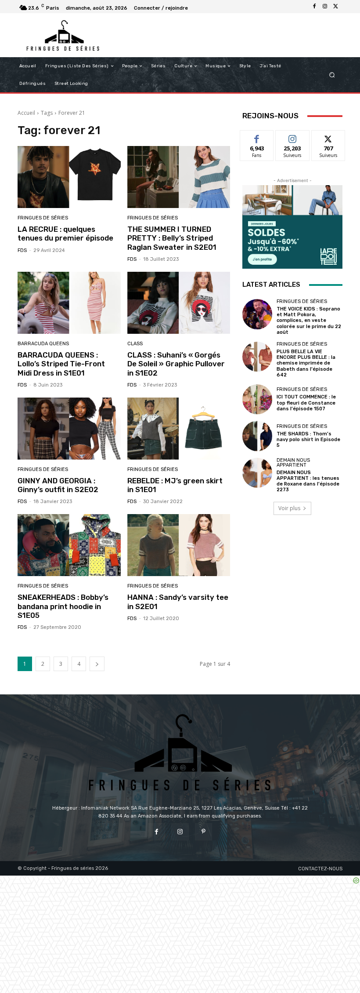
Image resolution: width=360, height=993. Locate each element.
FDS (22, 250)
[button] (332, 75)
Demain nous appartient (293, 462)
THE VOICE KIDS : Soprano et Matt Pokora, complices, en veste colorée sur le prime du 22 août (309, 320)
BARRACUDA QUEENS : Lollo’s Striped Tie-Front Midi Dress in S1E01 (61, 363)
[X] (335, 6)
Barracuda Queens (43, 343)
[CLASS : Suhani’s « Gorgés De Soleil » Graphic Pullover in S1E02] (178, 303)
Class (135, 343)
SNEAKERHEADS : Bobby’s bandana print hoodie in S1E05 (63, 606)
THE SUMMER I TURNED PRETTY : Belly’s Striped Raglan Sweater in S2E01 (171, 238)
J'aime (257, 137)
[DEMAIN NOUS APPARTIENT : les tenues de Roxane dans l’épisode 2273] (257, 473)
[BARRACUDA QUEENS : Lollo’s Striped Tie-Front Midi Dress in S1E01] (69, 303)
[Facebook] (314, 6)
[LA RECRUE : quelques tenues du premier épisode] (69, 177)
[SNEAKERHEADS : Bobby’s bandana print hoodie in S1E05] (69, 545)
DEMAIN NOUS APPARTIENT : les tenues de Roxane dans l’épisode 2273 (308, 481)
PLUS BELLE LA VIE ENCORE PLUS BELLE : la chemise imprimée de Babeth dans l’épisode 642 (306, 363)
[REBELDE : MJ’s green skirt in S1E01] (178, 429)
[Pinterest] (203, 831)
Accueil (26, 113)
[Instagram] (325, 6)
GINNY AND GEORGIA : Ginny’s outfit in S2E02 (58, 485)
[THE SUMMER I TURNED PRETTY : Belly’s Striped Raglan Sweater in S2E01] (178, 177)
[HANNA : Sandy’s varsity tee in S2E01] (178, 545)
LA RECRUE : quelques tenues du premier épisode (65, 233)
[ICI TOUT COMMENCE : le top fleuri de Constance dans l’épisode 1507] (257, 399)
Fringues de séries (43, 217)
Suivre (293, 137)
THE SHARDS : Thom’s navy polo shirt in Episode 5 (308, 439)
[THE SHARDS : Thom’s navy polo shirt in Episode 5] (257, 436)
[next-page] (97, 664)
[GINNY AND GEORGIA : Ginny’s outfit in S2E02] (69, 429)
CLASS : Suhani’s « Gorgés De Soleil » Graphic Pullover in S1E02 (176, 363)
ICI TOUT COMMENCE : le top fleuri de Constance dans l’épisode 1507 (306, 402)
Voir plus (289, 508)
